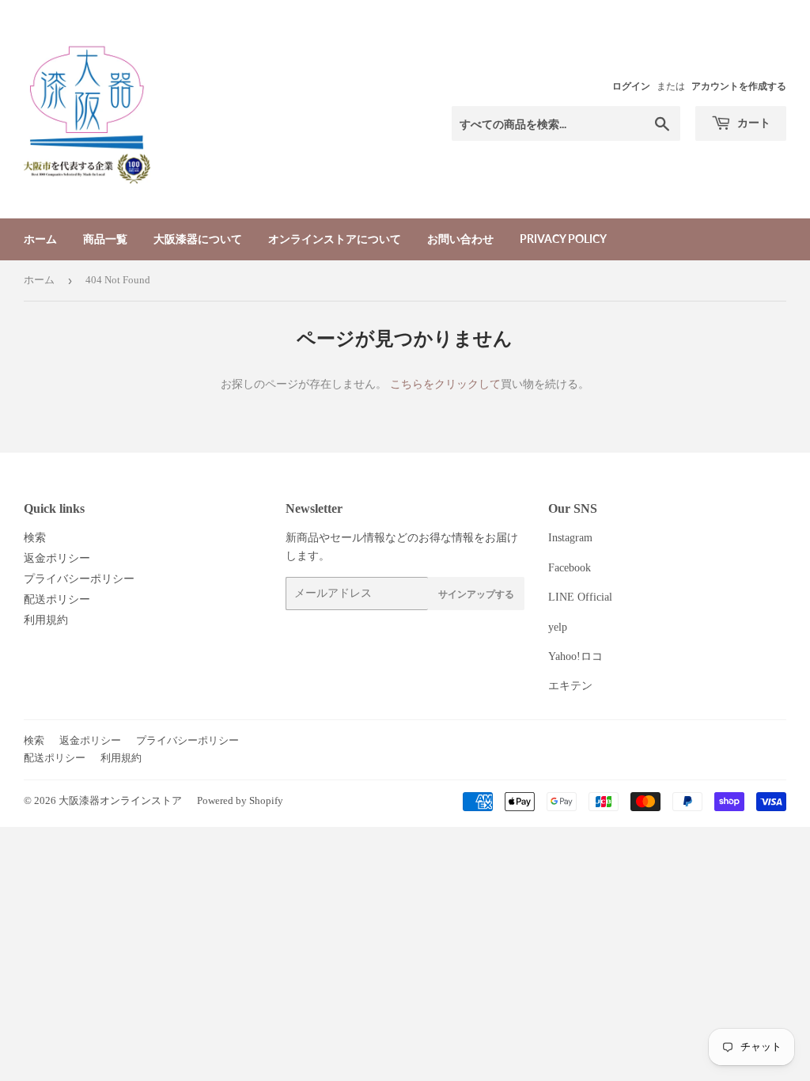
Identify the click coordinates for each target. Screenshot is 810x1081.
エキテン (570, 686)
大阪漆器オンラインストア (120, 800)
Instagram (570, 538)
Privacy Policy (563, 238)
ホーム (40, 238)
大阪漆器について (197, 238)
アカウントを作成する (738, 86)
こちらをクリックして (445, 384)
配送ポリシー (57, 599)
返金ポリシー (57, 558)
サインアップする (476, 594)
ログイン (631, 86)
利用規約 (46, 620)
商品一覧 (105, 238)
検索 (35, 538)
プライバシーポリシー (79, 579)
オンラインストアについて (334, 238)
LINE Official (580, 597)
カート (752, 122)
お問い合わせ (460, 238)
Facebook (569, 568)
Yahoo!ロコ (575, 656)
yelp (557, 627)
